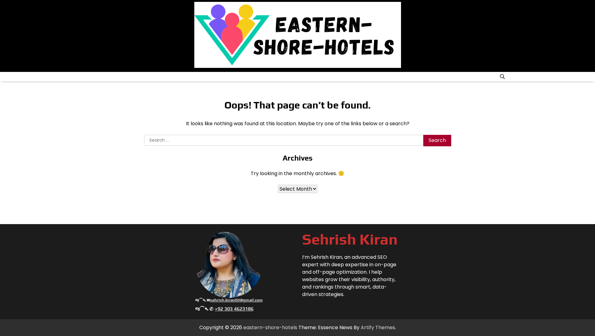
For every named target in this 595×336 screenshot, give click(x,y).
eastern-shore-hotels (270, 327)
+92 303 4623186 (234, 309)
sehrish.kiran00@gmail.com (236, 300)
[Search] (502, 76)
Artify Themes (378, 327)
